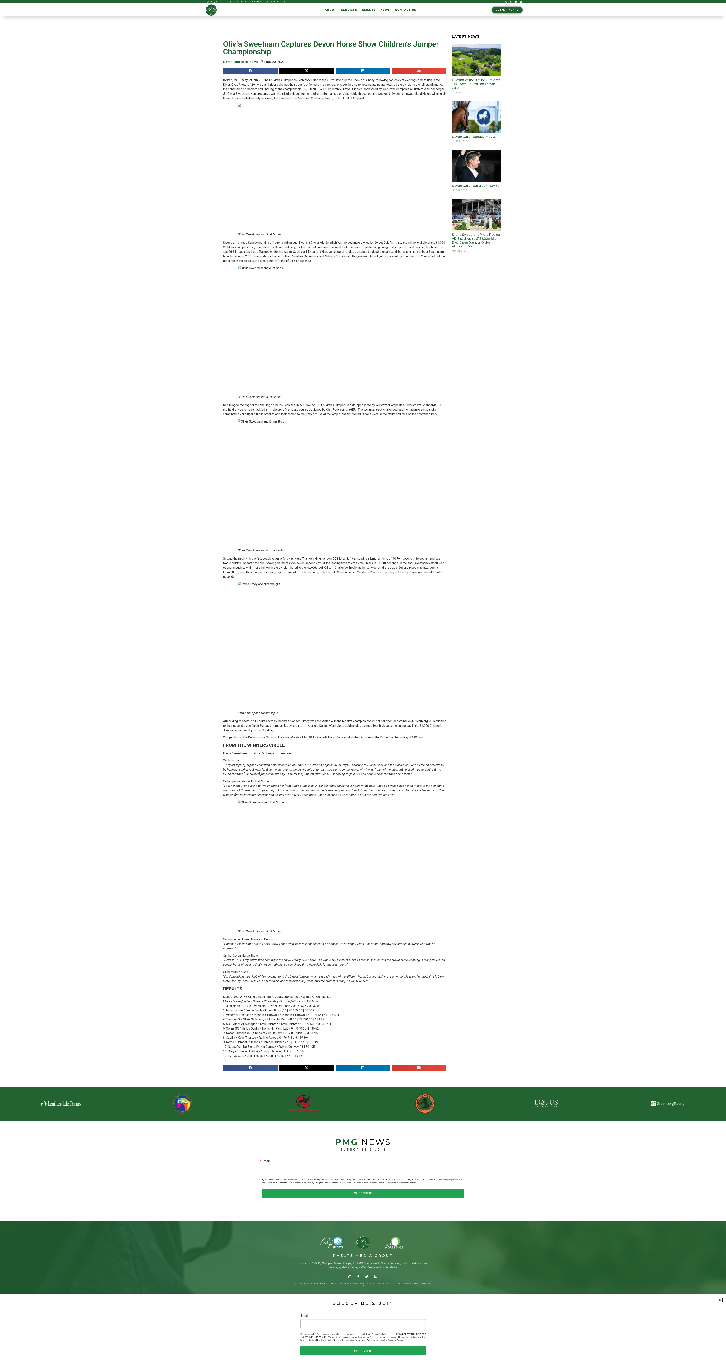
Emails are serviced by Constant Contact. (397, 1182)
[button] (250, 71)
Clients (369, 10)
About (330, 10)
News (385, 10)
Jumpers (241, 61)
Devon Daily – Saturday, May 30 (476, 186)
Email (266, 1160)
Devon (228, 61)
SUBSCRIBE (363, 1193)
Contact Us (405, 10)
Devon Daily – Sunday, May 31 (474, 137)
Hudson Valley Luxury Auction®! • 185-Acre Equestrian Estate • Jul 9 (476, 84)
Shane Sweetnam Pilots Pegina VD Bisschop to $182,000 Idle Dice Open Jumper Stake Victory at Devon (476, 240)
